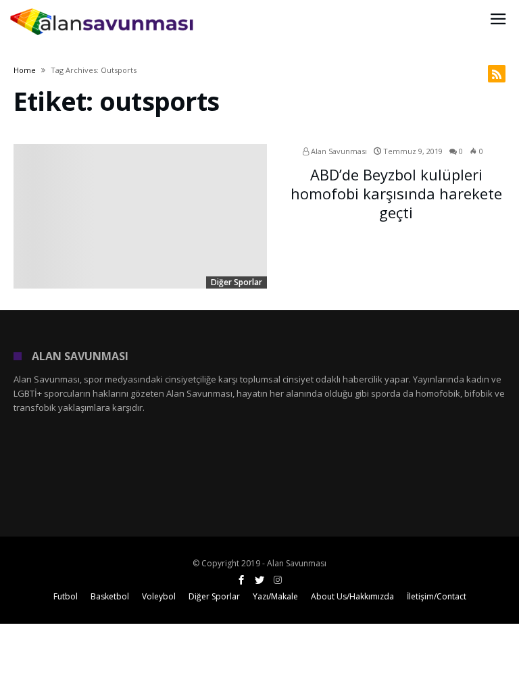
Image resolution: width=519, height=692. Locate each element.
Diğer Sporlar (236, 282)
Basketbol (110, 596)
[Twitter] (259, 580)
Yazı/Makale (275, 596)
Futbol (65, 596)
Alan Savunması (338, 151)
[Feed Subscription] (496, 73)
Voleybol (159, 596)
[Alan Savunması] (102, 8)
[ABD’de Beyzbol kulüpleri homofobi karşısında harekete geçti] (140, 216)
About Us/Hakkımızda (352, 596)
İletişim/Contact (436, 596)
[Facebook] (241, 580)
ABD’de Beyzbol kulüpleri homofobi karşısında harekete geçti (396, 193)
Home (25, 70)
